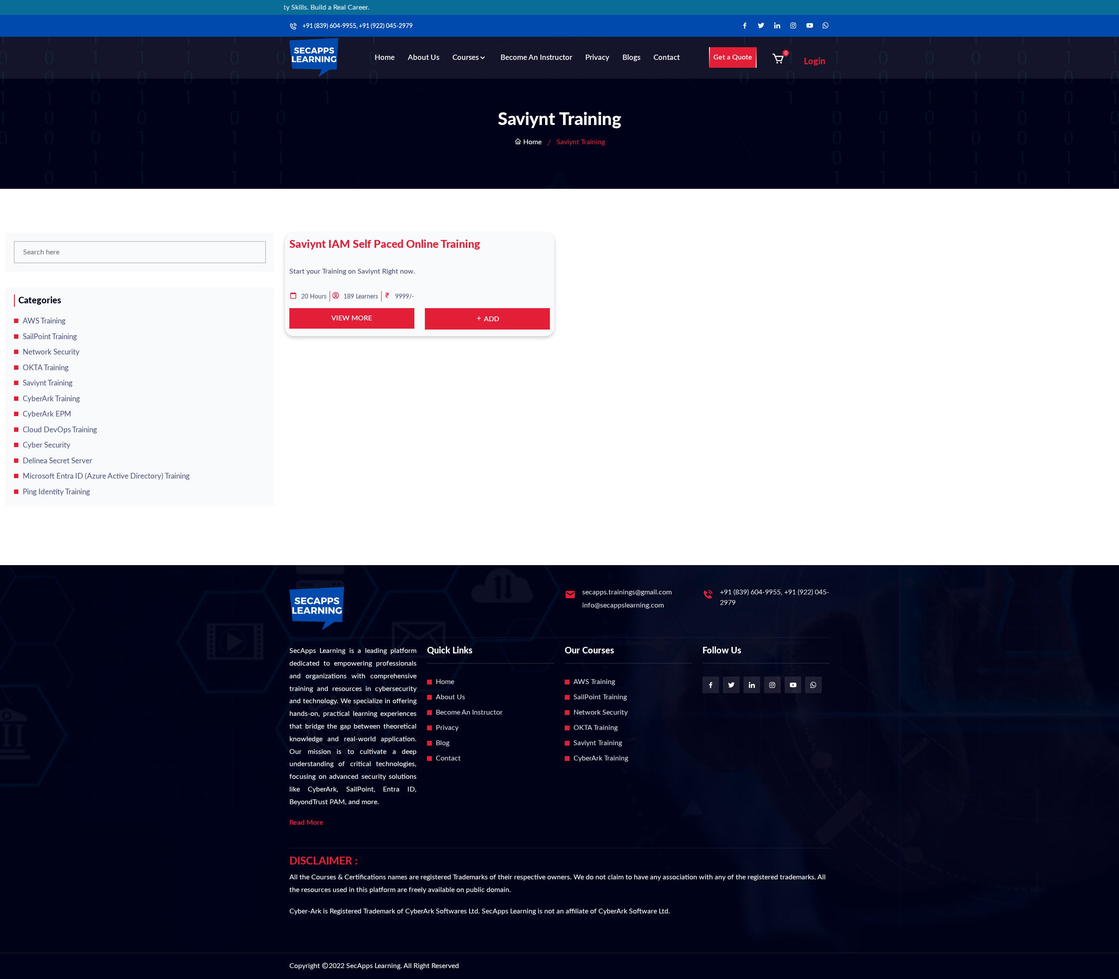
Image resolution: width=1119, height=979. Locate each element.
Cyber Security (46, 445)
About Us (423, 57)
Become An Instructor (469, 712)
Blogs (631, 57)
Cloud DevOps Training (60, 430)
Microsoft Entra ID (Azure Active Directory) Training (106, 476)
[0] (778, 58)
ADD (491, 319)
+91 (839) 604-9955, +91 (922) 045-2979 (357, 26)
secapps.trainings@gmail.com (627, 592)
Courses (465, 57)
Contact (666, 57)
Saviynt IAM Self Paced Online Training (384, 244)
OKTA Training (46, 367)
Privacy (597, 57)
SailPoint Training (50, 336)
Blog (442, 742)
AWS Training (44, 321)
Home (385, 57)
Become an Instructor (536, 57)
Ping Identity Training (56, 492)
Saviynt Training (48, 383)
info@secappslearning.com (623, 605)
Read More (306, 822)
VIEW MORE (351, 318)
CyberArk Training (51, 399)
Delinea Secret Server (57, 461)
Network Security (51, 352)
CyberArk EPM (47, 414)
